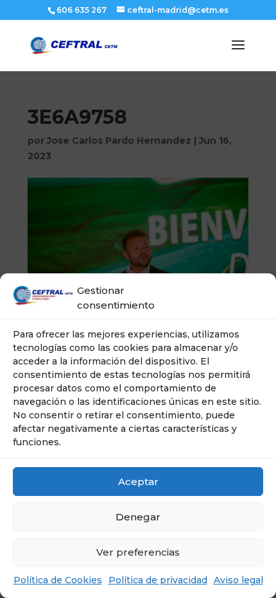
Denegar (138, 517)
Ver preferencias (138, 552)
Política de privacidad (157, 580)
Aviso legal (238, 580)
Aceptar (138, 481)
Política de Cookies (57, 580)
